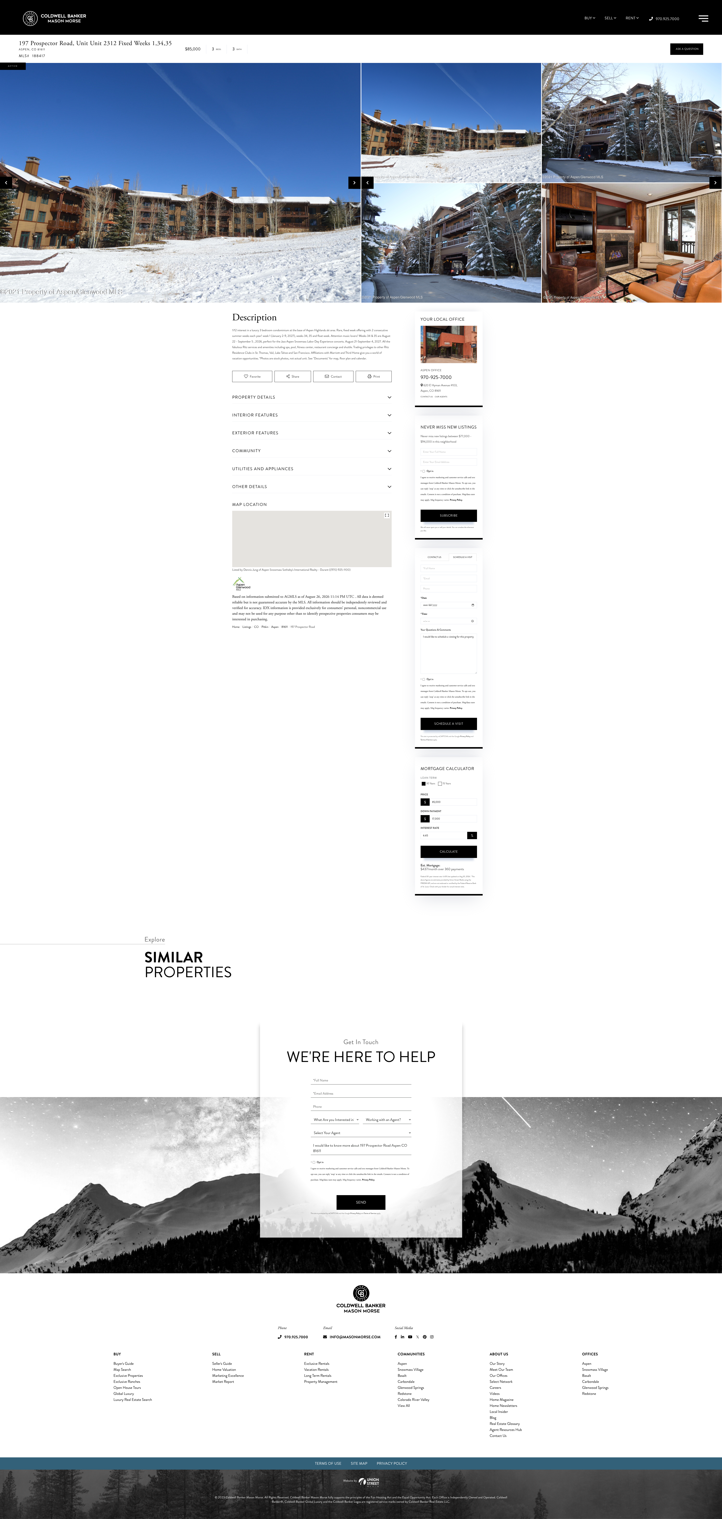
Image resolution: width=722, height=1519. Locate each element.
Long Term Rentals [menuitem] (317, 1375)
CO (256, 627)
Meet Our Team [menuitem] (501, 1369)
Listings (246, 627)
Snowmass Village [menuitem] (410, 1369)
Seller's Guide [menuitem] (222, 1363)
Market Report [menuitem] (223, 1381)
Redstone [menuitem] (405, 1393)
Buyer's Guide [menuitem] (124, 1363)
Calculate (449, 851)
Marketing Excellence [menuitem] (228, 1375)
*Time (424, 614)
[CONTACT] (686, 49)
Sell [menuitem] (609, 18)
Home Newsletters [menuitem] (503, 1405)
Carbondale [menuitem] (406, 1381)
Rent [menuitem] (631, 18)
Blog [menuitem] (493, 1417)
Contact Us (427, 396)
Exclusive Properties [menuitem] (128, 1375)
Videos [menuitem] (495, 1393)
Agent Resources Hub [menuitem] (506, 1429)
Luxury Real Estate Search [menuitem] (133, 1399)
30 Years (430, 783)
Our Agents (441, 396)
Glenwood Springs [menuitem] (411, 1387)
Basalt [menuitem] (402, 1375)
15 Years (447, 783)
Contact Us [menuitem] (498, 1435)
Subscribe (449, 515)
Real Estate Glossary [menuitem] (505, 1423)
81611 (284, 627)
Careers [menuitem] (495, 1387)
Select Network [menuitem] (501, 1381)
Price (424, 795)
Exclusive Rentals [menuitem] (316, 1363)
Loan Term (429, 778)
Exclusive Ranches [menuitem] (127, 1381)
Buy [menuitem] (588, 18)
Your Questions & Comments (436, 630)
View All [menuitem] (404, 1405)
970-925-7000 (436, 377)
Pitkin (265, 627)
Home (236, 627)
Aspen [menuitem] (402, 1363)
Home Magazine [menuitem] (501, 1399)
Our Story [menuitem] (497, 1363)
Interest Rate (430, 828)
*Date (424, 598)
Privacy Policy (456, 500)
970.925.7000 (667, 19)
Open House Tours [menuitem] (127, 1387)
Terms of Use (328, 1463)
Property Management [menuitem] (320, 1381)
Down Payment (431, 811)
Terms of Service (427, 739)
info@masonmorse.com (355, 1337)
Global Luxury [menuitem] (124, 1393)
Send (361, 1202)
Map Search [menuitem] (122, 1369)
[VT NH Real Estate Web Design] (361, 1482)
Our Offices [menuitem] (498, 1375)
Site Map (359, 1463)
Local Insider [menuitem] (499, 1411)
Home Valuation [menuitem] (224, 1369)
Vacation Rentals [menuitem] (316, 1369)
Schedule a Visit (462, 557)
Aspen (274, 627)
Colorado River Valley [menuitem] (413, 1399)
